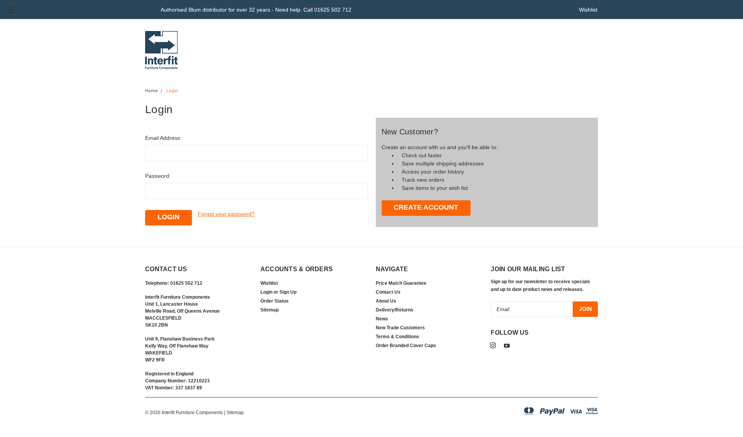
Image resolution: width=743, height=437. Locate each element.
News (382, 319)
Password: (158, 176)
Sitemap (269, 310)
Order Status (274, 301)
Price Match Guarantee (401, 283)
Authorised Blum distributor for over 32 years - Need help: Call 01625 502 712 (256, 10)
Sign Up (287, 292)
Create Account (426, 207)
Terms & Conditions (397, 336)
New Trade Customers (400, 327)
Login (172, 90)
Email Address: (163, 138)
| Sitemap (234, 412)
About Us (386, 301)
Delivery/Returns (394, 310)
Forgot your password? (226, 214)
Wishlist (588, 10)
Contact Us (388, 292)
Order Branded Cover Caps (406, 345)
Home (151, 90)
